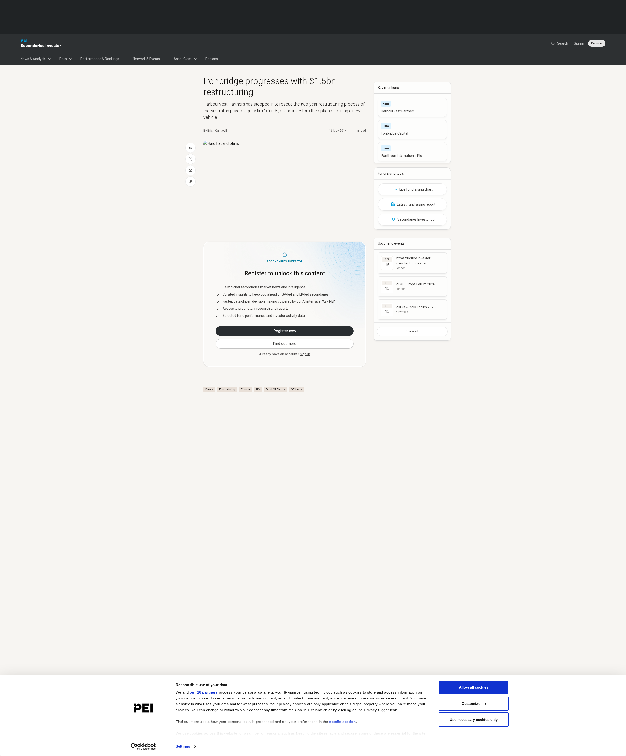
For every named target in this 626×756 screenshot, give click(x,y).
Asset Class (183, 59)
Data (63, 59)
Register (597, 43)
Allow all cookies (473, 687)
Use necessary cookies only (474, 719)
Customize (471, 703)
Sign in (579, 43)
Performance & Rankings (99, 59)
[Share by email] (190, 170)
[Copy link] (190, 181)
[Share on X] (190, 159)
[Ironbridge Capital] (412, 129)
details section (342, 722)
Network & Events (146, 59)
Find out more (284, 343)
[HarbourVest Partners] (412, 107)
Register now (284, 331)
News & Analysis (33, 59)
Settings (183, 746)
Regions (211, 59)
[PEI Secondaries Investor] (41, 43)
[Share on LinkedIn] (190, 148)
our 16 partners (204, 692)
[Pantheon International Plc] (412, 151)
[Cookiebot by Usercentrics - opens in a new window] (143, 746)
